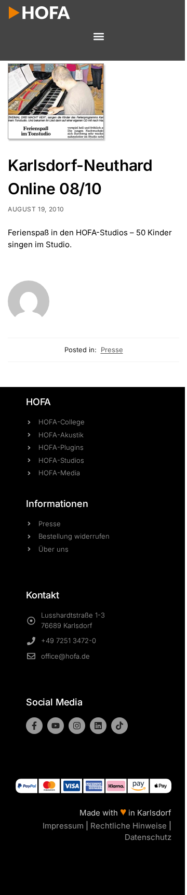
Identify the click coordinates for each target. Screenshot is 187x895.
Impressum (63, 826)
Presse (112, 349)
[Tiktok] (119, 725)
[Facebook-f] (34, 725)
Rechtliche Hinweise (128, 826)
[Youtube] (55, 725)
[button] (98, 36)
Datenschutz (148, 837)
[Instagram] (77, 725)
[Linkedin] (98, 725)
